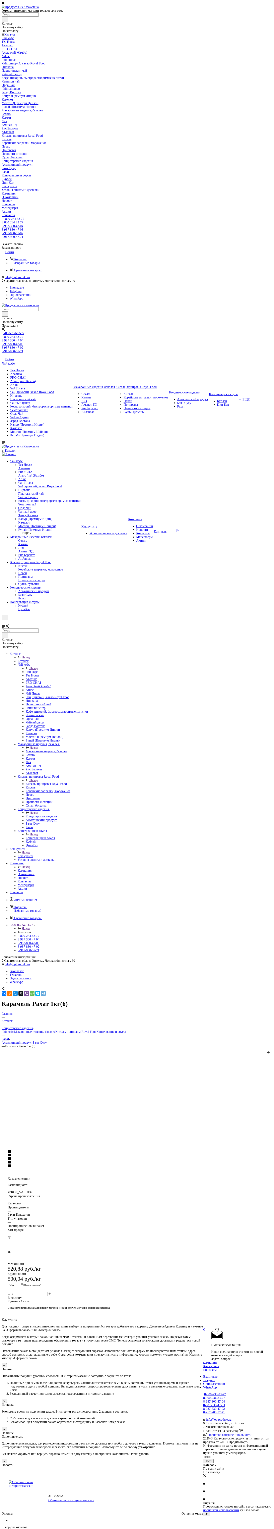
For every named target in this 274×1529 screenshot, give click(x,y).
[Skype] (37, 993)
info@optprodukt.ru (17, 277)
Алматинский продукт (17, 1042)
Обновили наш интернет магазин (71, 1500)
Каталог (23, 661)
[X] (20, 993)
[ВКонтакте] (4, 993)
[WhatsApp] (32, 993)
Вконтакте (17, 287)
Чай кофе (32, 671)
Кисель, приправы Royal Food (46, 783)
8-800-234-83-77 (13, 218)
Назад (26, 657)
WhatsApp (16, 298)
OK (207, 1514)
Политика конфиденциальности (230, 1434)
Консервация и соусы (40, 838)
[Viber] (26, 993)
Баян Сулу (40, 1042)
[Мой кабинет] (3, 622)
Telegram (15, 291)
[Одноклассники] (9, 993)
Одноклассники (20, 294)
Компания (24, 870)
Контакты (210, 1369)
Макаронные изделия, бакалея (46, 751)
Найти (208, 1461)
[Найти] (5, 19)
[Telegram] (43, 993)
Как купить (25, 856)
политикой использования (221, 1510)
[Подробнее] (268, 1052)
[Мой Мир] (15, 993)
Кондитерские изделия (41, 816)
